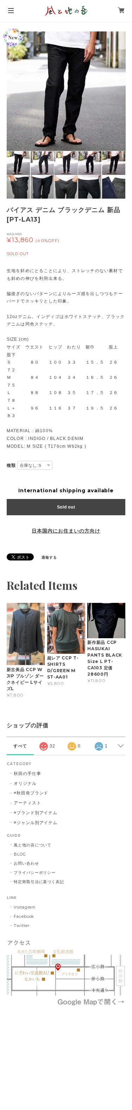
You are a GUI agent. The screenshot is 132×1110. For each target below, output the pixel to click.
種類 (11, 465)
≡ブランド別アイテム (36, 812)
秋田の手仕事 (27, 773)
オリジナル (25, 783)
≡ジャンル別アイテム (36, 822)
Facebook (24, 916)
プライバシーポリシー (35, 872)
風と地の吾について (33, 844)
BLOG (20, 854)
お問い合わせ (26, 863)
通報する (49, 557)
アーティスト (27, 802)
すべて (20, 746)
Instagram (25, 907)
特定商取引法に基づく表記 (39, 881)
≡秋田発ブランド (31, 792)
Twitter (22, 925)
